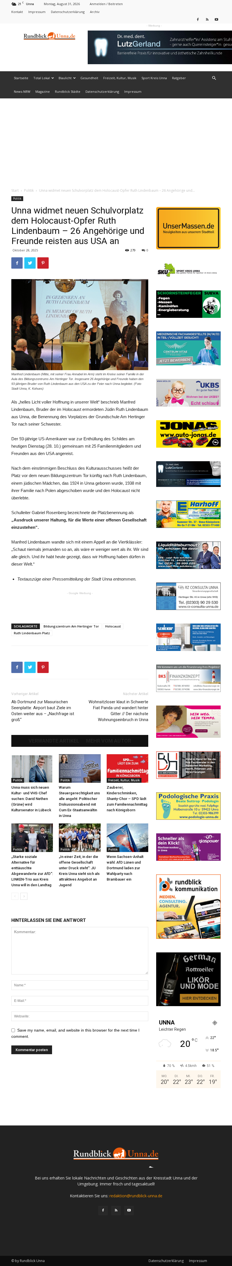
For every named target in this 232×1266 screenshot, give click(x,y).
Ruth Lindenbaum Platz (32, 633)
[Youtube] (216, 19)
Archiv (95, 12)
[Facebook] (198, 19)
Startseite (21, 78)
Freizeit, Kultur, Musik (119, 78)
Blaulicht (65, 78)
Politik (29, 190)
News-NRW (22, 91)
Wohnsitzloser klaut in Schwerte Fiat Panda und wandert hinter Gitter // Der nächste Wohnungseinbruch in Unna (118, 710)
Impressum (37, 12)
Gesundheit (89, 78)
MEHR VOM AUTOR (108, 740)
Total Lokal (41, 78)
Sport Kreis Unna (154, 78)
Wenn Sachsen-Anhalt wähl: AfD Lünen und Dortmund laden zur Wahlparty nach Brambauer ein (125, 868)
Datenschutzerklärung (68, 12)
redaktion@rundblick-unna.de (135, 1195)
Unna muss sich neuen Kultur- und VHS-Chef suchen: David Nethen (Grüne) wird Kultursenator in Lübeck (31, 798)
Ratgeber (179, 78)
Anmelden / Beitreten (106, 4)
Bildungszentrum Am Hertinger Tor (71, 626)
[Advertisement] (116, 140)
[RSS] (207, 19)
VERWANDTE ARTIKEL (54, 740)
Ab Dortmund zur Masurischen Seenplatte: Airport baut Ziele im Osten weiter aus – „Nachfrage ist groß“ (42, 710)
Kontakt (17, 12)
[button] (214, 78)
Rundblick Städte (67, 91)
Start (15, 190)
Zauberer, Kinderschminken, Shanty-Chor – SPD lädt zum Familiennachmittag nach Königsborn (127, 798)
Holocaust (113, 626)
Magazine (42, 91)
